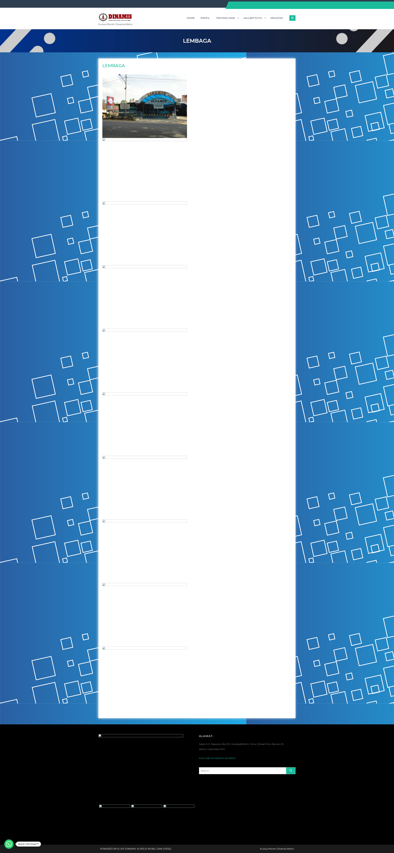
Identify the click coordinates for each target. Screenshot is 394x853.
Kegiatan (276, 17)
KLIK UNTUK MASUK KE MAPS (217, 758)
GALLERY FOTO (252, 17)
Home (191, 17)
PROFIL (205, 17)
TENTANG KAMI (225, 17)
